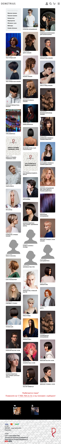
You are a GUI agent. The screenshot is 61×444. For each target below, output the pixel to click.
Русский (10, 441)
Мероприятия (11, 20)
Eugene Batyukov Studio (14, 435)
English (6, 441)
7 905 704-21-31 (25, 396)
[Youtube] (35, 411)
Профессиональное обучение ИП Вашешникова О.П (16, 439)
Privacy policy (8, 430)
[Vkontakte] (17, 411)
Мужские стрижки (12, 15)
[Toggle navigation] (58, 3)
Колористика (11, 18)
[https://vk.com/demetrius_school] (15, 405)
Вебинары (10, 25)
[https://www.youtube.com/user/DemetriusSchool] (32, 405)
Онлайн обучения (12, 28)
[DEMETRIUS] (53, 433)
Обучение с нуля (12, 23)
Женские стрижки (12, 13)
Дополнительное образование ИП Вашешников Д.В (16, 437)
